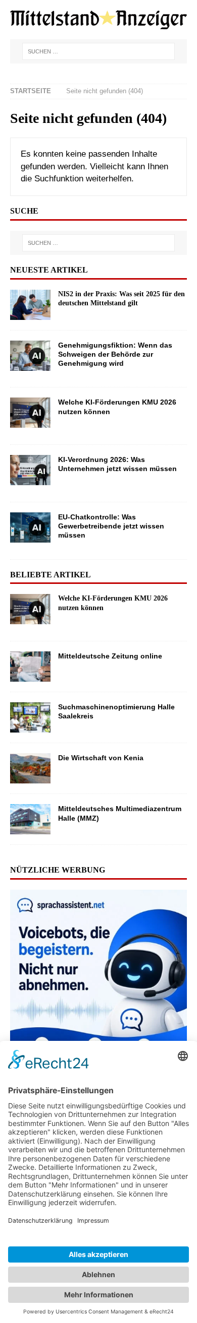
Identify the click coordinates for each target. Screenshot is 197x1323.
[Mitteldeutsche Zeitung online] (30, 666)
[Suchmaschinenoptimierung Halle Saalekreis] (30, 717)
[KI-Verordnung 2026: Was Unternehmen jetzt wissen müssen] (30, 473)
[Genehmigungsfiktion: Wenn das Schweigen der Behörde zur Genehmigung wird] (30, 359)
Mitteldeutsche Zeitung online (110, 656)
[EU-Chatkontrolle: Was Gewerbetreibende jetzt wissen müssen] (30, 530)
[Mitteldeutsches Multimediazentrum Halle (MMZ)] (30, 819)
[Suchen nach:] (98, 51)
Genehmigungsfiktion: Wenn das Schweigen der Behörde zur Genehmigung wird (115, 354)
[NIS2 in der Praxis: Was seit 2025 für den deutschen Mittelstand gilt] (30, 305)
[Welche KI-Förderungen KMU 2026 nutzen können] (30, 416)
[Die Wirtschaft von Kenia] (30, 768)
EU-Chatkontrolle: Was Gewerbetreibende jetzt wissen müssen (111, 526)
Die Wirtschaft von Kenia (100, 758)
